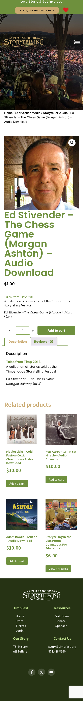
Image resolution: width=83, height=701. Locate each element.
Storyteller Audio (55, 113)
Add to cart (56, 330)
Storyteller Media (27, 113)
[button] (72, 142)
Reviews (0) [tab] (43, 341)
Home (8, 113)
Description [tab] (17, 341)
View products (58, 569)
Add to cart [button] (17, 483)
